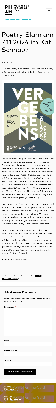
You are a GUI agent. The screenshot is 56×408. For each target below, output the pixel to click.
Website (7, 360)
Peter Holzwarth (26, 276)
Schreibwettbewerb (10, 279)
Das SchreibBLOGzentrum (18, 20)
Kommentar (10, 307)
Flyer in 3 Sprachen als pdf (14, 260)
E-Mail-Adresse (11, 350)
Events (38, 276)
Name (7, 341)
